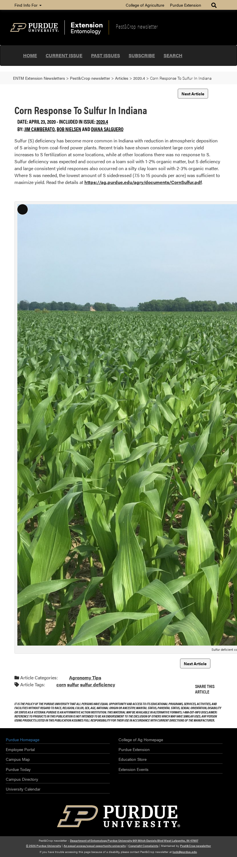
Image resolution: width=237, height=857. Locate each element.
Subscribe (142, 55)
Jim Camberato (39, 129)
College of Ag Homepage (140, 739)
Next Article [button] (193, 93)
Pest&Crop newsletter (137, 26)
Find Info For (26, 5)
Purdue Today (18, 769)
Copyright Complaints (143, 846)
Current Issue (64, 55)
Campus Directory (22, 779)
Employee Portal (20, 749)
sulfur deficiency (97, 684)
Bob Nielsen (69, 129)
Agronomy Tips (85, 677)
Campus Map (18, 759)
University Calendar (23, 789)
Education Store (132, 759)
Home (30, 55)
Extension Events (133, 769)
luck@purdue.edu (185, 852)
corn (61, 684)
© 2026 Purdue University (43, 846)
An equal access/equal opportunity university (95, 846)
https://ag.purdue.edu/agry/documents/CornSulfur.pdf (143, 182)
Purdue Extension (185, 5)
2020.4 (102, 121)
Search (173, 55)
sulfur (73, 684)
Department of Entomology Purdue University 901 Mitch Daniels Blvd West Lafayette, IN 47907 (134, 841)
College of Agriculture (145, 5)
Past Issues (105, 55)
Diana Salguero (107, 129)
